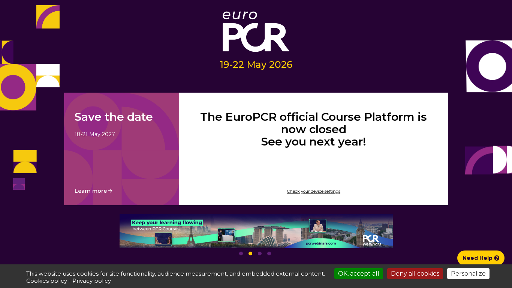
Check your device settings (313, 191)
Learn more (91, 191)
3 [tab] (260, 253)
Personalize (468, 273)
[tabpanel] (256, 231)
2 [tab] (250, 253)
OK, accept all (358, 273)
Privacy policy (91, 280)
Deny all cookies (415, 273)
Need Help (478, 258)
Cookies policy (46, 280)
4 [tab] (269, 253)
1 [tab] (241, 253)
